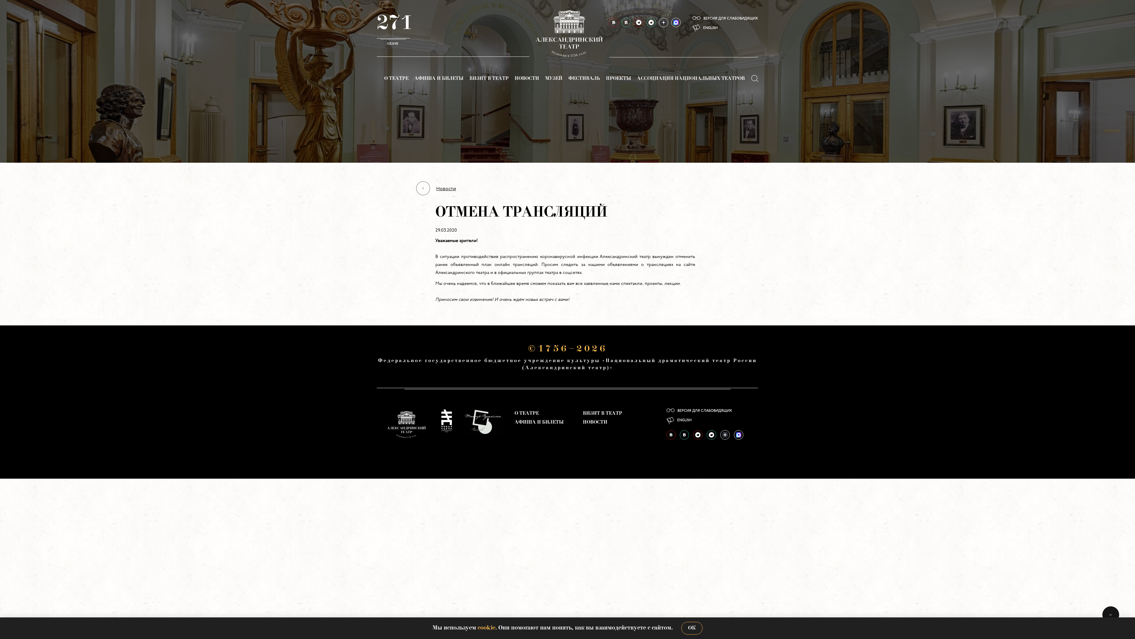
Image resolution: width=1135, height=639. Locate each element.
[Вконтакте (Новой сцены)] (626, 22)
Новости (527, 78)
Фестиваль (584, 78)
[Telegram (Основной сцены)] (638, 22)
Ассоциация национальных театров (691, 78)
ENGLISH (710, 28)
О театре (396, 78)
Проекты (618, 78)
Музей (553, 78)
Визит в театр (489, 78)
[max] (676, 22)
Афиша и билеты (438, 78)
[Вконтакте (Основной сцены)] (614, 22)
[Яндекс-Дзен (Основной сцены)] (663, 22)
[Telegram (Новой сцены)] (651, 22)
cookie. (487, 628)
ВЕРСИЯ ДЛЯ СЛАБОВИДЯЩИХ (730, 18)
